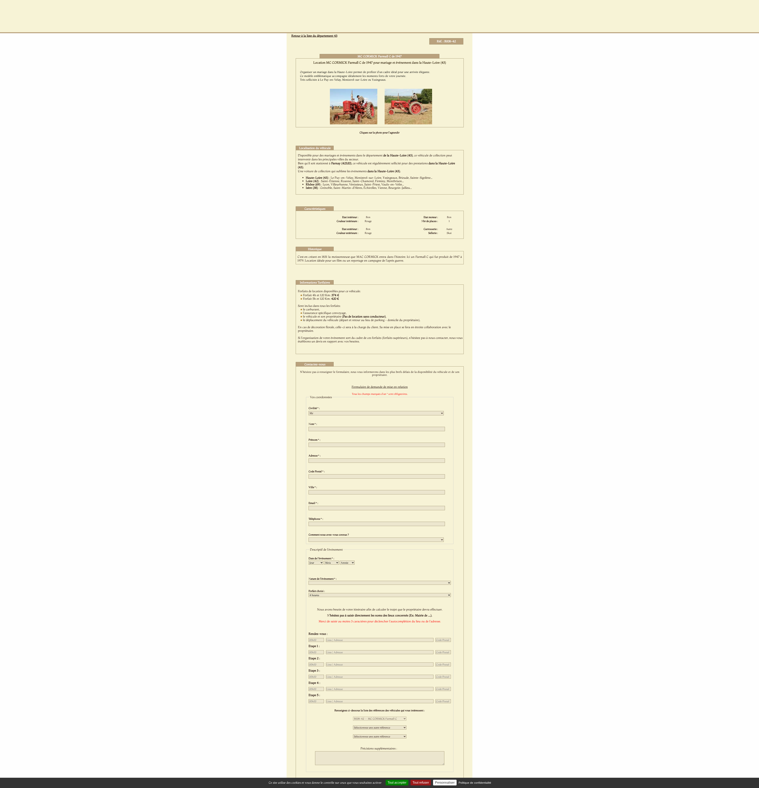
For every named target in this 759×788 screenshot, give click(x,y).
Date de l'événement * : (322, 558)
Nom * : (313, 423)
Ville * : (313, 487)
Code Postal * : (317, 471)
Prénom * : (315, 439)
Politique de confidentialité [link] (475, 782)
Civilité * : (315, 408)
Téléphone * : (316, 518)
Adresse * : (315, 455)
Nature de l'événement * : (323, 578)
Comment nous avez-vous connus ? (329, 534)
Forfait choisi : (317, 590)
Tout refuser (421, 782)
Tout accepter (397, 782)
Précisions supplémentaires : (380, 748)
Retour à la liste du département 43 (314, 35)
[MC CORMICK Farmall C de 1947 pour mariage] (353, 123)
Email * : (314, 503)
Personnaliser (445, 782)
